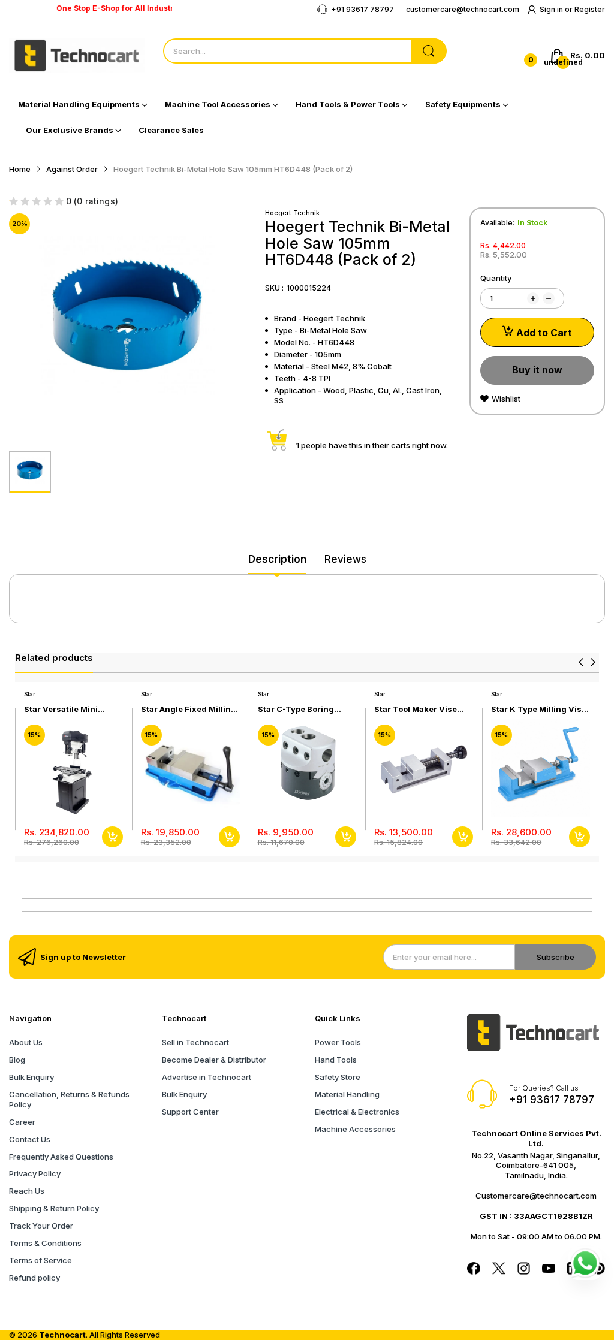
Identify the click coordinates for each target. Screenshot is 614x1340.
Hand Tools (336, 1059)
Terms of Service (40, 1260)
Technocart (62, 1334)
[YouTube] (548, 1269)
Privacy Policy (35, 1173)
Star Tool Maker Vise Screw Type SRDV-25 (416, 709)
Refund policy (34, 1277)
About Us (26, 1042)
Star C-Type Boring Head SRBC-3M (296, 709)
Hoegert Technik (292, 213)
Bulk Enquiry (31, 1077)
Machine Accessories (355, 1129)
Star (29, 694)
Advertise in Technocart (206, 1077)
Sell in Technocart (195, 1042)
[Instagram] (524, 1270)
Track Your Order (41, 1225)
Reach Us (26, 1191)
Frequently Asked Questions (61, 1156)
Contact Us (29, 1139)
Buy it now (537, 370)
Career (22, 1122)
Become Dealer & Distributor (214, 1059)
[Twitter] (498, 1270)
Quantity (495, 278)
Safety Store (337, 1077)
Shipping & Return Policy (54, 1208)
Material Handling (347, 1094)
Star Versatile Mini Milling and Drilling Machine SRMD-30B (64, 709)
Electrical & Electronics (357, 1111)
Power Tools (338, 1042)
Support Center (190, 1111)
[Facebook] (473, 1270)
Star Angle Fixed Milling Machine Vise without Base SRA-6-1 (188, 709)
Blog (17, 1059)
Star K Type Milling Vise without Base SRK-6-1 (538, 709)
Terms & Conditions (45, 1243)
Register (589, 9)
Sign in (552, 9)
